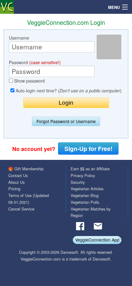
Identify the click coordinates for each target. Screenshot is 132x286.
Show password (29, 81)
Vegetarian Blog (85, 195)
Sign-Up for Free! (88, 148)
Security (78, 182)
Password (35, 62)
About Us (16, 182)
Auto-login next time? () (68, 90)
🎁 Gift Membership (26, 169)
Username (19, 38)
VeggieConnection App (97, 240)
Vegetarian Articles (87, 188)
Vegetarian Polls (85, 202)
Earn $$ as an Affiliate (90, 169)
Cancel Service (21, 209)
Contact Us (18, 175)
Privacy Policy (83, 175)
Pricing (14, 188)
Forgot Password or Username (66, 121)
